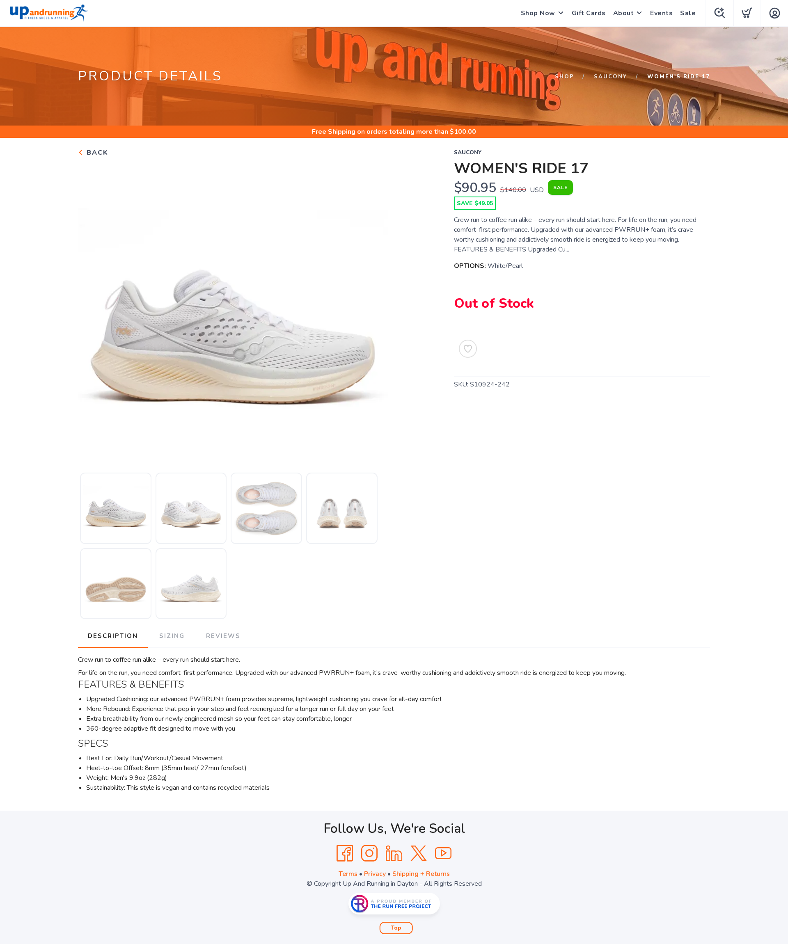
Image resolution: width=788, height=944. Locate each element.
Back (96, 152)
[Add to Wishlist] (468, 349)
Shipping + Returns (421, 873)
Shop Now (538, 13)
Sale (688, 13)
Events (661, 13)
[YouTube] (443, 853)
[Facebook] (344, 853)
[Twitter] (418, 853)
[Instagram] (369, 853)
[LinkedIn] (394, 853)
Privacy (375, 873)
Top (396, 928)
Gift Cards (589, 13)
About (623, 13)
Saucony (611, 76)
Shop (564, 76)
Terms (348, 873)
